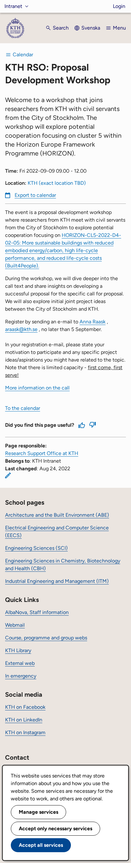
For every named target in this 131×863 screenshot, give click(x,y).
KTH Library (18, 650)
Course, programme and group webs (46, 638)
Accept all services (41, 845)
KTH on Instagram (25, 732)
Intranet (13, 6)
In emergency (20, 676)
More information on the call (37, 388)
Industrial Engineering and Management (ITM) (57, 581)
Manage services (38, 812)
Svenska (90, 28)
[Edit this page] (8, 475)
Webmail (15, 625)
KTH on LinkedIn (23, 720)
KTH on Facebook (25, 707)
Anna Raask (92, 322)
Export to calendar (35, 195)
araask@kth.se (21, 329)
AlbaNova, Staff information (37, 612)
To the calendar (22, 408)
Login (119, 6)
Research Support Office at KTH (41, 453)
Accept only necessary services (55, 828)
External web (20, 663)
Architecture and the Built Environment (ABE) (57, 515)
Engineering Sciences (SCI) (36, 548)
